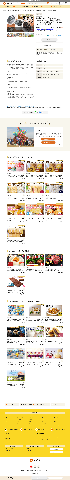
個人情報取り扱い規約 (29, 470)
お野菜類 (30, 419)
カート (66, 4)
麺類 (42, 421)
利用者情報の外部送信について (39, 470)
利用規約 (22, 470)
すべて (6, 417)
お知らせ (27, 452)
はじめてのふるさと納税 (9, 448)
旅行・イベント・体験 (20, 423)
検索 (48, 3)
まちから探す (9, 106)
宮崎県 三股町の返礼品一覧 (29, 106)
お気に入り (62, 4)
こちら (52, 30)
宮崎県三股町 (20, 106)
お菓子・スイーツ (20, 421)
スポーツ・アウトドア (57, 423)
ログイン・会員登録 (54, 3)
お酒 (54, 419)
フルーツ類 (56, 417)
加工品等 (30, 421)
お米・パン (31, 417)
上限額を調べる (60, 35)
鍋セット (6, 423)
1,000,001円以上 (47, 439)
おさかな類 (19, 419)
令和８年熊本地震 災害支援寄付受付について (35, 0)
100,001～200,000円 (46, 437)
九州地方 (15, 106)
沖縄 (9, 438)
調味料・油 (56, 421)
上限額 (60, 4)
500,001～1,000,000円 (39, 439)
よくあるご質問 (28, 450)
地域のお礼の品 (31, 423)
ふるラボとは (28, 448)
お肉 (42, 417)
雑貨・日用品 (44, 423)
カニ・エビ (6, 419)
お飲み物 (6, 421)
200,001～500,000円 (54, 437)
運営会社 (47, 470)
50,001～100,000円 (39, 437)
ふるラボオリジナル (20, 417)
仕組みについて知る (51, 35)
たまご (43, 419)
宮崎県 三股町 (39, 16)
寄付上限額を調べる (8, 450)
